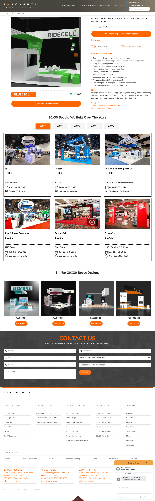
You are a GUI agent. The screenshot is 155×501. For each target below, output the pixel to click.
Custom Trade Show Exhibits (46, 418)
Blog (128, 436)
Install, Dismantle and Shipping (77, 440)
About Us (129, 413)
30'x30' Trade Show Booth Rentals (105, 105)
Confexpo (7, 459)
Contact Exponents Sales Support (122, 33)
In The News (130, 440)
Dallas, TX (7, 427)
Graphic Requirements (74, 422)
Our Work (119, 6)
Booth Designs (106, 6)
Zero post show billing (133, 46)
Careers (94, 459)
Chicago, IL (7, 431)
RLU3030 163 (134, 318)
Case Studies (130, 427)
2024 (77, 126)
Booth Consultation (73, 413)
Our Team (129, 418)
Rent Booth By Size (69, 6)
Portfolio (129, 422)
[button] (29, 90)
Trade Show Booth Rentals (102, 108)
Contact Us (130, 445)
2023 (94, 126)
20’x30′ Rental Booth (103, 427)
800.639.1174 (133, 2)
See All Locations (10, 436)
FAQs (51, 459)
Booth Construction (73, 431)
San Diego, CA (9, 418)
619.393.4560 (23, 478)
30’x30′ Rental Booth (103, 436)
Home (6, 13)
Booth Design (71, 418)
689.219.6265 (61, 478)
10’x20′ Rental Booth (103, 413)
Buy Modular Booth (88, 6)
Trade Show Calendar (29, 459)
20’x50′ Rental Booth (103, 431)
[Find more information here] (134, 480)
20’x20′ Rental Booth (103, 422)
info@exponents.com (136, 5)
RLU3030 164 (96, 318)
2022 (111, 126)
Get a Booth (21, 323)
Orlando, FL (8, 422)
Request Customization (47, 103)
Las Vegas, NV (9, 413)
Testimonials (130, 431)
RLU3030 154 (59, 318)
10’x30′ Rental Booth (103, 418)
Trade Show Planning (72, 459)
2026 (43, 126)
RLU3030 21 (21, 318)
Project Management (73, 436)
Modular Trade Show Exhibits (46, 422)
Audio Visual (70, 427)
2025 (60, 126)
